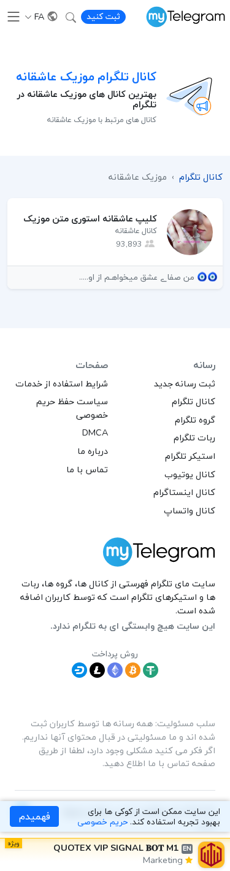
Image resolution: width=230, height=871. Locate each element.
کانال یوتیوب (189, 474)
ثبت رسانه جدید (184, 383)
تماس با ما (87, 469)
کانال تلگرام (193, 401)
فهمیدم (34, 816)
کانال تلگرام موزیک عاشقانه (86, 76)
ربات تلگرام (194, 437)
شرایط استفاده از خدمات (61, 383)
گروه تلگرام (195, 419)
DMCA (95, 432)
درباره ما (92, 451)
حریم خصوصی (102, 821)
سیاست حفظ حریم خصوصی (72, 408)
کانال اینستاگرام (184, 492)
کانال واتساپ (189, 510)
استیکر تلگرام (190, 456)
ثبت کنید (103, 16)
